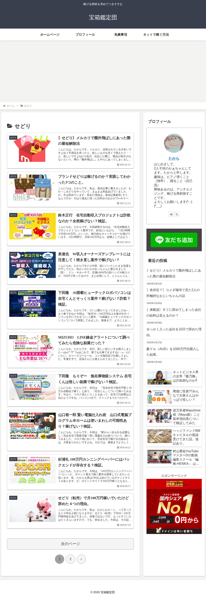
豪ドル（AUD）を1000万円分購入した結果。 (172, 351)
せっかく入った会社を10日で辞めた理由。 (174, 332)
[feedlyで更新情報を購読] (171, 214)
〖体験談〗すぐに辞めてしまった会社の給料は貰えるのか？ (173, 312)
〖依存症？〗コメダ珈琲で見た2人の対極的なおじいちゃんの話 (173, 292)
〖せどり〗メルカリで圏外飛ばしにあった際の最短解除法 (173, 273)
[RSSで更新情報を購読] (176, 214)
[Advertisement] (103, 71)
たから (174, 158)
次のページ (70, 544)
